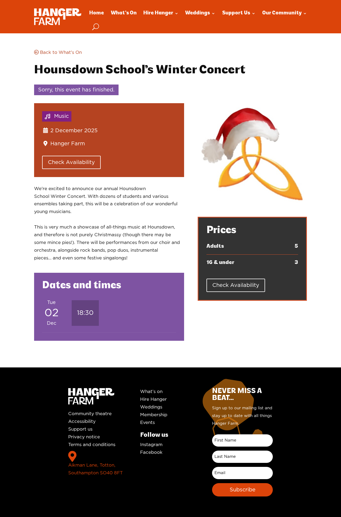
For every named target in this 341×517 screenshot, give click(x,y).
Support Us (236, 13)
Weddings (197, 13)
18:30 (85, 313)
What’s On (124, 13)
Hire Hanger (158, 13)
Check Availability (71, 162)
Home (96, 13)
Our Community (282, 13)
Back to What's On (60, 52)
